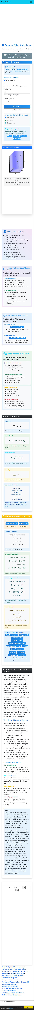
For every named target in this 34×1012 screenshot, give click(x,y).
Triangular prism (20, 969)
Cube (13, 993)
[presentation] (17, 426)
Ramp (25, 971)
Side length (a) (10, 80)
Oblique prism (17, 971)
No (17, 890)
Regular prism (7, 971)
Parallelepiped (18, 975)
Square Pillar (12, 967)
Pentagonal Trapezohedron (11, 982)
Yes (24, 887)
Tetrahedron (6, 993)
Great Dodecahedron (9, 991)
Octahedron (20, 993)
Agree (28, 1007)
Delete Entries (18, 110)
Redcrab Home (6, 2)
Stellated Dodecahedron (10, 986)
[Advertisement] (17, 25)
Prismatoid (25, 982)
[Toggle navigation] (31, 2)
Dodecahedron (7, 995)
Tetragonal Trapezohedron (10, 980)
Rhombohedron (7, 975)
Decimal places (9, 98)
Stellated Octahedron (9, 984)
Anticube (5, 973)
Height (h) (8, 89)
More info (11, 1008)
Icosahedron (17, 995)
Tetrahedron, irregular (9, 978)
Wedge (11, 973)
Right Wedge (19, 973)
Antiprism (21, 967)
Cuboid (4, 967)
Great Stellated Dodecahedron (12, 988)
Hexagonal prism (8, 969)
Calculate (18, 106)
